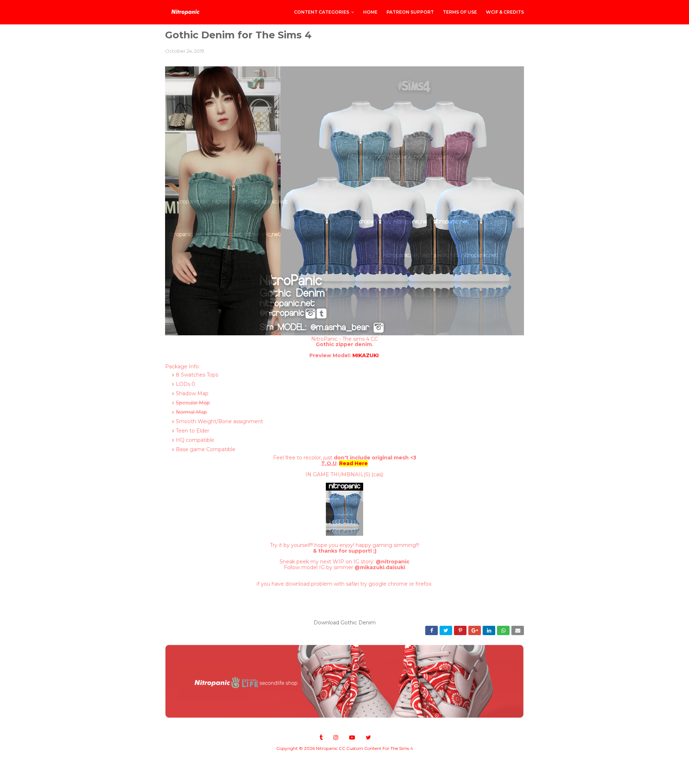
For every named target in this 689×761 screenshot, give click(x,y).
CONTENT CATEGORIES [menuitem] (321, 12)
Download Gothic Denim (345, 622)
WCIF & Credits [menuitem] (505, 12)
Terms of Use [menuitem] (460, 12)
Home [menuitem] (370, 12)
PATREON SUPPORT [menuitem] (410, 12)
